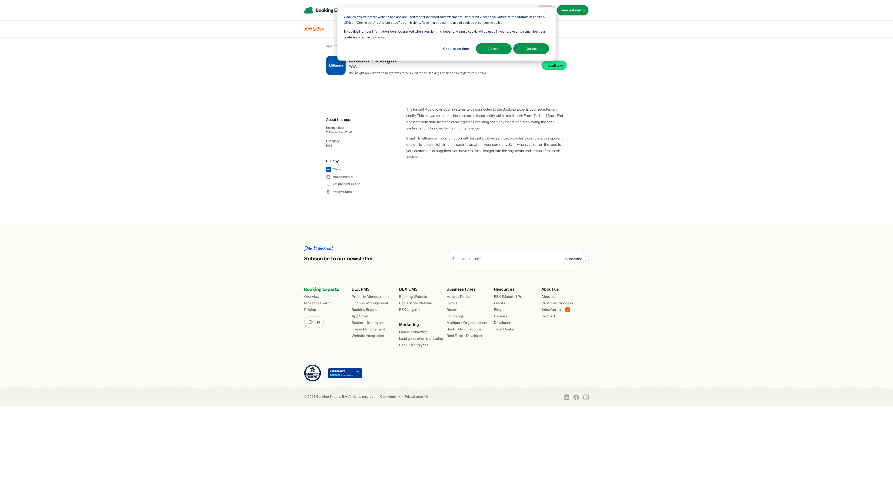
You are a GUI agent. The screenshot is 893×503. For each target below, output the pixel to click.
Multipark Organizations (466, 322)
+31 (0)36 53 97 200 (346, 184)
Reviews (500, 316)
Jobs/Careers (552, 309)
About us (548, 296)
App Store (333, 46)
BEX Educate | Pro (508, 296)
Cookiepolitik (390, 397)
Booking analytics (414, 345)
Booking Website (413, 296)
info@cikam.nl (343, 177)
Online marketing (413, 332)
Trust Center (504, 329)
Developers (503, 322)
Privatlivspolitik (416, 397)
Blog (497, 309)
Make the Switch (318, 303)
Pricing (310, 309)
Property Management (370, 296)
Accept (493, 49)
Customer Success (557, 303)
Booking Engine (364, 309)
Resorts (453, 309)
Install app (554, 65)
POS (329, 145)
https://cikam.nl (344, 192)
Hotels (451, 303)
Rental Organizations (464, 329)
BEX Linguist (409, 309)
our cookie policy (489, 22)
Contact (548, 316)
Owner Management (368, 329)
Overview (311, 296)
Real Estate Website (415, 303)
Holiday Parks (458, 296)
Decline (531, 49)
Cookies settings (456, 49)
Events (499, 303)
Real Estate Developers (465, 335)
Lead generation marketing (421, 338)
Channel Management (370, 303)
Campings (455, 316)
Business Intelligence (369, 322)
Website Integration (368, 335)
